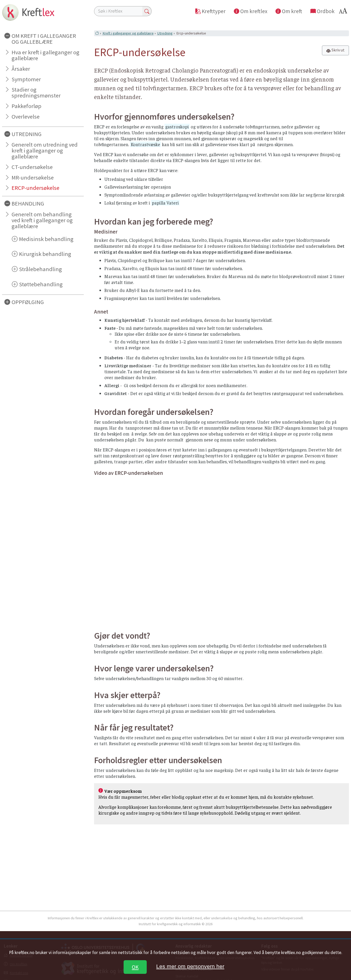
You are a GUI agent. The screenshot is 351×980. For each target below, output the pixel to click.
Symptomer (26, 79)
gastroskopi (177, 126)
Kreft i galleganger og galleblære (128, 33)
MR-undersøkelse (33, 177)
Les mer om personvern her (190, 966)
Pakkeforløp (26, 106)
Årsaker (21, 68)
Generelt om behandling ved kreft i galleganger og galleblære (42, 220)
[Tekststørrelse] (344, 12)
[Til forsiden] (43, 12)
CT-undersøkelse (32, 167)
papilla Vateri (165, 203)
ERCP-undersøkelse (35, 187)
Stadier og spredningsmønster (36, 92)
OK (135, 967)
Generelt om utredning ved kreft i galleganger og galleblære (45, 150)
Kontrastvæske (145, 144)
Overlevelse (26, 116)
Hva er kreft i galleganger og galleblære (45, 55)
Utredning (165, 33)
